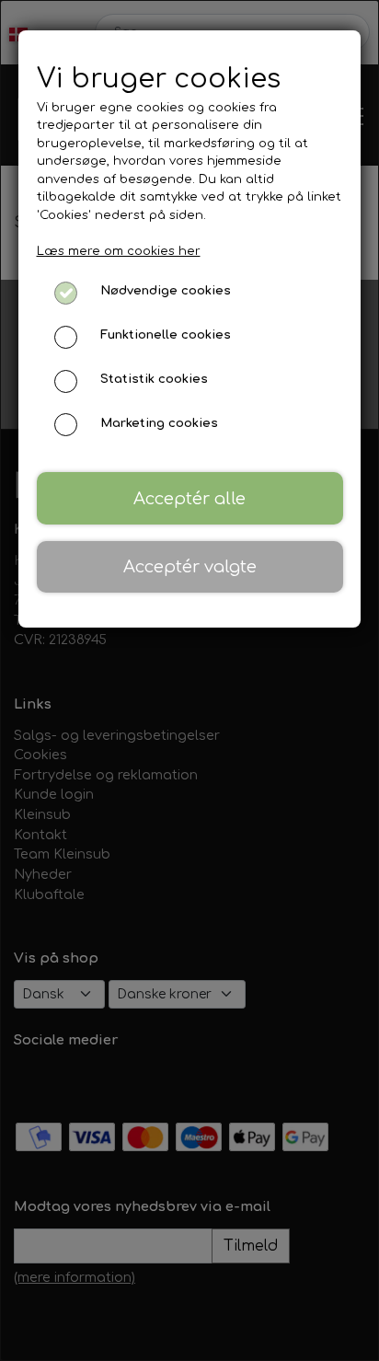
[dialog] (189, 680)
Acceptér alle (189, 499)
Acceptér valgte (190, 567)
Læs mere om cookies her (119, 251)
